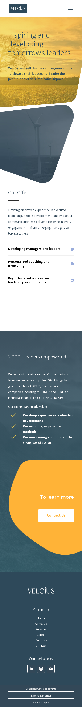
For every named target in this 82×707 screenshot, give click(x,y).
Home (41, 618)
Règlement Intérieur (41, 695)
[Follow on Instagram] (41, 669)
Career (41, 635)
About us (41, 624)
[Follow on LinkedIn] (31, 669)
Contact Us (56, 515)
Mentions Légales (41, 702)
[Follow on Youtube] (51, 669)
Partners (41, 640)
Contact (41, 646)
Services (41, 629)
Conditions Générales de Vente (41, 688)
